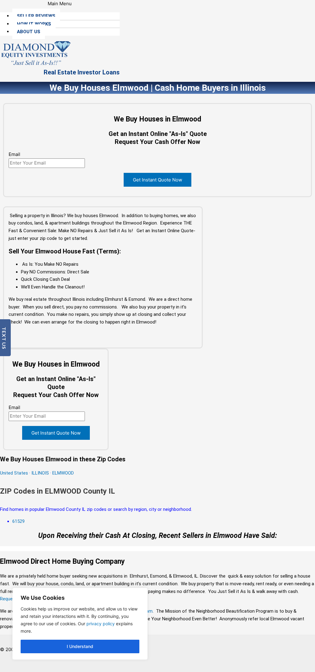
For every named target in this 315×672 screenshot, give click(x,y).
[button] (60, 4)
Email (14, 154)
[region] (80, 624)
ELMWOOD (63, 473)
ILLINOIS (40, 473)
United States (14, 473)
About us (28, 31)
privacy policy (100, 623)
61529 (18, 521)
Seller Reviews (36, 16)
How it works (34, 24)
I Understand (80, 646)
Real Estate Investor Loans (82, 72)
